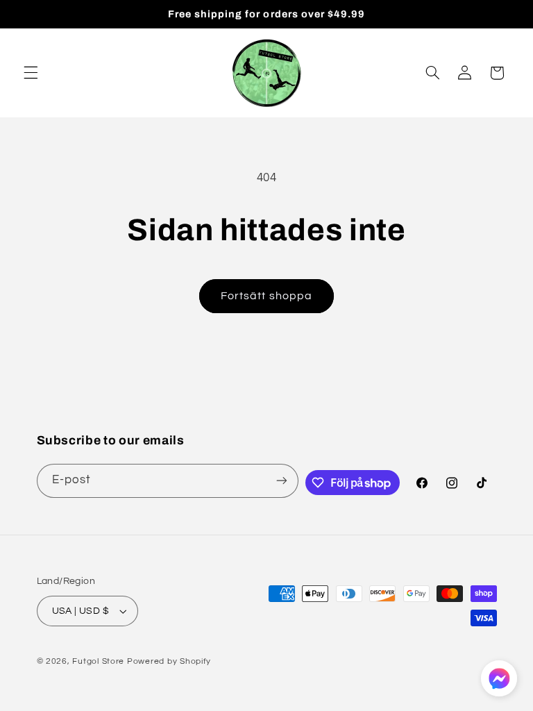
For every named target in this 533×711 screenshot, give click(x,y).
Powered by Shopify (169, 661)
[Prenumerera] (282, 481)
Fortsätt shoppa (266, 295)
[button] (30, 73)
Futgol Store (98, 661)
